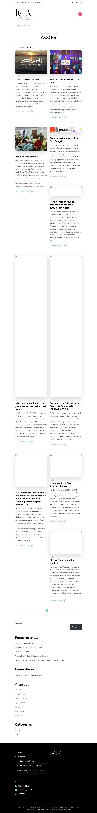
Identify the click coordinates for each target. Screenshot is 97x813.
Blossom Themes (44, 810)
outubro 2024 (20, 694)
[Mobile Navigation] (80, 14)
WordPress (67, 810)
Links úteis (21, 757)
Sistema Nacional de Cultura (30, 766)
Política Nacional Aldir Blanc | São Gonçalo (31, 656)
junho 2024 (19, 711)
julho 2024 (19, 707)
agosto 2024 (20, 703)
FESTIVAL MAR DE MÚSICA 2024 (28, 647)
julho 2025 (19, 690)
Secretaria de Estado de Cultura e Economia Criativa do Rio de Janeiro (32, 771)
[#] (52, 753)
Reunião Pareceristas (23, 652)
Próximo (73, 59)
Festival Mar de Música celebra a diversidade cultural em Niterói (40, 660)
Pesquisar (19, 623)
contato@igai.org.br (25, 790)
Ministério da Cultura (27, 761)
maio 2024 (19, 715)
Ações (17, 730)
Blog (17, 734)
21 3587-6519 (23, 786)
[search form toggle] (81, 2)
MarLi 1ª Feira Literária (24, 643)
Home (19, 752)
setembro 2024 (21, 698)
